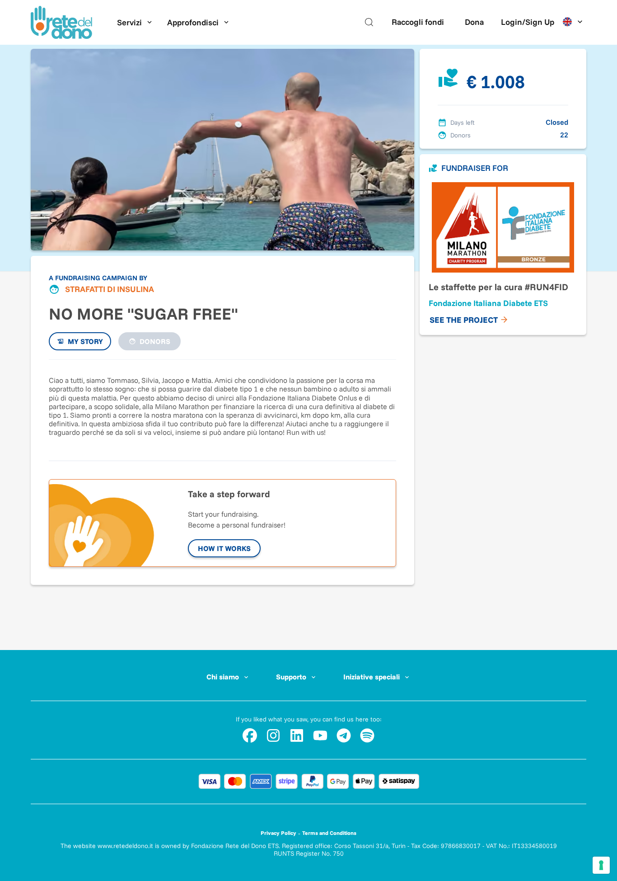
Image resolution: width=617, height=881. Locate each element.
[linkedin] (297, 735)
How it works (224, 548)
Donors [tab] (155, 341)
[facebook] (250, 735)
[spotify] (367, 735)
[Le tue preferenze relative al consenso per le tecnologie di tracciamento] (601, 865)
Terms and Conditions (329, 832)
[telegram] (344, 735)
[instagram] (273, 735)
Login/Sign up (527, 22)
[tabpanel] (222, 405)
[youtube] (320, 735)
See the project (464, 320)
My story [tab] (85, 341)
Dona (474, 22)
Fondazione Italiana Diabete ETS (488, 303)
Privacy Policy (278, 832)
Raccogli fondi (418, 22)
